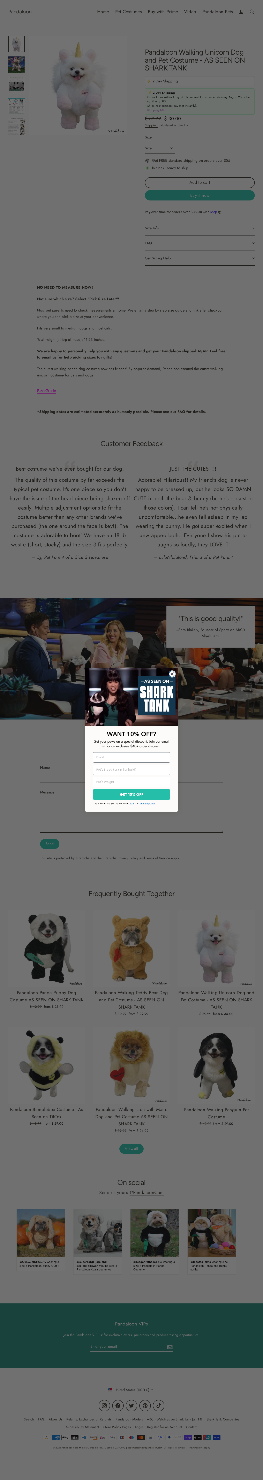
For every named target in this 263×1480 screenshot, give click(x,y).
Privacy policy (147, 803)
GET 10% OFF (131, 794)
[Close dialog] (172, 674)
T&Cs (131, 803)
